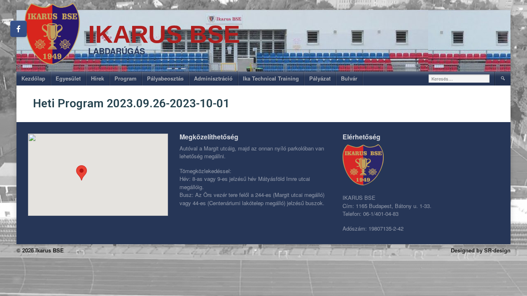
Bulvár (349, 78)
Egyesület (68, 78)
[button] (81, 172)
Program (125, 78)
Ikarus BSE (164, 34)
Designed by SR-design (481, 250)
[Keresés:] (459, 79)
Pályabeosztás (165, 78)
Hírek (97, 78)
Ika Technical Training (271, 78)
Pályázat (320, 78)
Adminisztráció (213, 78)
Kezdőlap (33, 78)
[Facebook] (18, 29)
